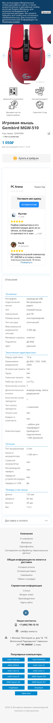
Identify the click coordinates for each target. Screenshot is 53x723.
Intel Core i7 (39, 670)
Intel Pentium (39, 659)
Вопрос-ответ (26, 594)
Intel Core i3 (39, 665)
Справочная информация (26, 585)
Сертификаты (26, 546)
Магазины (26, 542)
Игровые (38, 687)
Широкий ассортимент (13, 99)
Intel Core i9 (13, 676)
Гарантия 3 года (40, 112)
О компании (26, 538)
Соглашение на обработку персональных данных (26, 551)
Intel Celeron (13, 659)
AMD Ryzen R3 (39, 676)
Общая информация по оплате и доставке (26, 561)
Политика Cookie (11, 21)
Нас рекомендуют (40, 99)
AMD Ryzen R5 (13, 682)
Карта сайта (26, 602)
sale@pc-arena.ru (28, 631)
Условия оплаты (26, 567)
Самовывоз (26, 575)
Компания (26, 533)
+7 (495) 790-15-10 (28, 624)
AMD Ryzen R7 (39, 682)
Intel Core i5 (13, 670)
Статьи (26, 590)
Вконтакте (26, 613)
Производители (26, 598)
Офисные (26, 693)
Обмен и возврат (26, 578)
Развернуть (27, 262)
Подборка (13, 687)
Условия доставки (26, 571)
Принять (46, 12)
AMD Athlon (13, 665)
